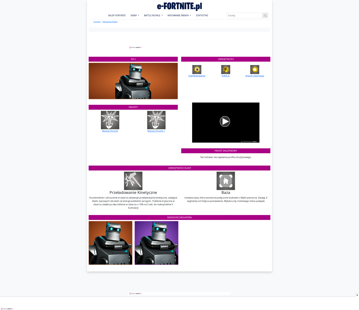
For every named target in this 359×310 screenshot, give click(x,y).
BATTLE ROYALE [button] (152, 15)
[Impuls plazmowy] (254, 69)
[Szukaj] (265, 15)
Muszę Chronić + (156, 131)
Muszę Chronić (110, 131)
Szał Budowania (196, 75)
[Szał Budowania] (196, 69)
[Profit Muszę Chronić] (110, 119)
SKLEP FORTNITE (117, 15)
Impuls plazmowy (254, 75)
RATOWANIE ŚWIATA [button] (178, 15)
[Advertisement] (179, 39)
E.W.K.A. (226, 75)
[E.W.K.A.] (225, 69)
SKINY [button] (134, 15)
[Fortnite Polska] (179, 6)
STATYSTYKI (202, 15)
